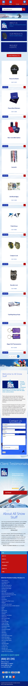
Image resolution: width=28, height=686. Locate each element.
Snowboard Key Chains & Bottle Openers (11, 605)
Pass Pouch (4, 590)
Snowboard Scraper (6, 629)
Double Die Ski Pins (6, 596)
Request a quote (5, 562)
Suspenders (4, 634)
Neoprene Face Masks (7, 615)
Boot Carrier (4, 612)
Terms (3, 571)
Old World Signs (5, 643)
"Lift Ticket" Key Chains (7, 604)
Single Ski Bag (5, 623)
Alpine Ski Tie (5, 583)
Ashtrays (4, 613)
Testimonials (4, 565)
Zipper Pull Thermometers (7, 651)
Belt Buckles (4, 610)
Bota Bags (4, 591)
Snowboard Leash (6, 626)
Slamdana (4, 632)
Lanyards (4, 641)
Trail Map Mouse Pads (6, 649)
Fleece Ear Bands (6, 637)
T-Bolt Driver (4, 645)
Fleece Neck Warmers (6, 638)
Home (3, 552)
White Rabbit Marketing (8, 684)
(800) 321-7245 (8, 659)
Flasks (3, 607)
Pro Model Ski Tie (5, 582)
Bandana (4, 630)
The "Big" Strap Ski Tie (7, 585)
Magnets (4, 602)
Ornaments (4, 599)
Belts (3, 608)
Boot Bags (4, 619)
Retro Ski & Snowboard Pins (8, 593)
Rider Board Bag (5, 624)
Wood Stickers (5, 580)
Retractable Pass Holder (7, 635)
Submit (4, 452)
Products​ (4, 559)
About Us (4, 556)
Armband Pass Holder (6, 588)
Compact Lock (5, 646)
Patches (3, 597)
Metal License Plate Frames (8, 601)
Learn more (5, 87)
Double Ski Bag (5, 621)
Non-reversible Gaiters (7, 640)
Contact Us (15, 420)
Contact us (4, 568)
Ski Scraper (4, 627)
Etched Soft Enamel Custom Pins (9, 594)
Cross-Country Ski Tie (6, 586)
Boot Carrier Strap (6, 618)
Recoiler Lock (5, 648)
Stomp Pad (4, 616)
